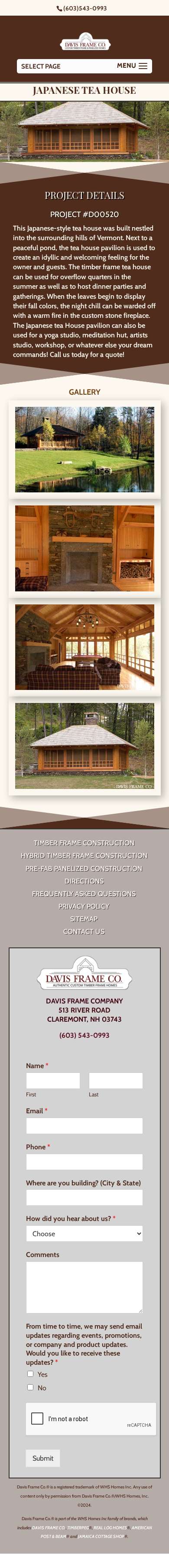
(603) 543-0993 (84, 1035)
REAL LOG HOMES (110, 1528)
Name (37, 1066)
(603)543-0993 (85, 8)
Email (37, 1111)
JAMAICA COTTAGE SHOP (101, 1536)
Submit (42, 1458)
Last (93, 1094)
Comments (42, 1254)
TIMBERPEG (78, 1528)
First (31, 1094)
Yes (43, 1374)
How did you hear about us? (71, 1218)
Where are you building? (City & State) (83, 1183)
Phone (38, 1147)
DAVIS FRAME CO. (48, 1528)
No (42, 1388)
